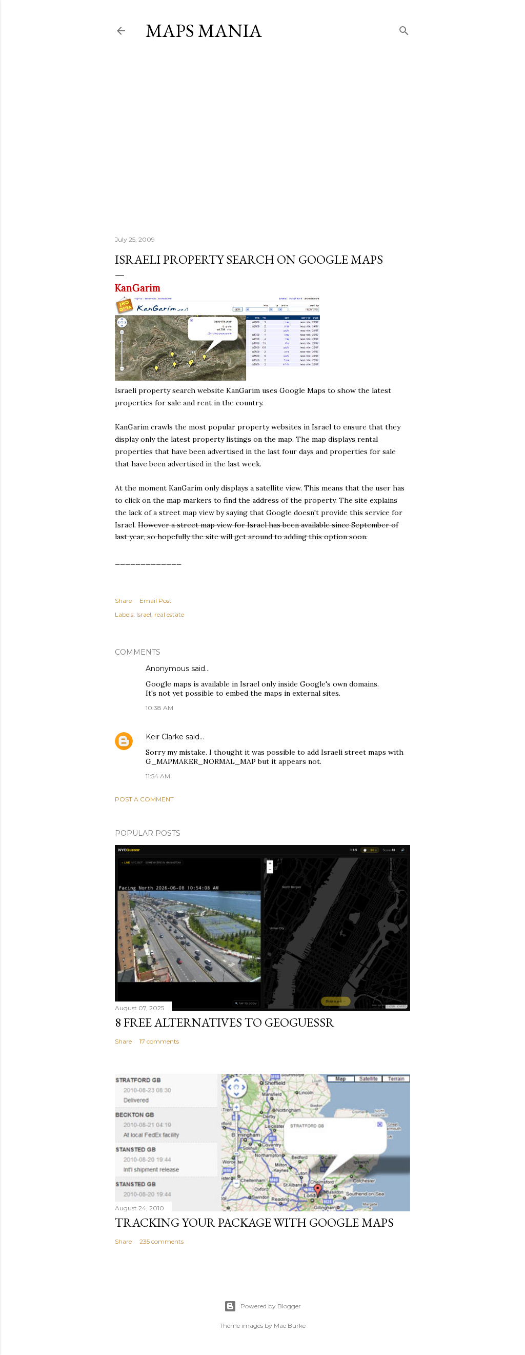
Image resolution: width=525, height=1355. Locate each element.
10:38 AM (159, 708)
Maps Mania (204, 30)
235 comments (161, 1241)
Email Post (155, 600)
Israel (143, 614)
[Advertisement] (262, 138)
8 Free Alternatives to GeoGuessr (224, 1022)
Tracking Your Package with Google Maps (254, 1222)
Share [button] (123, 600)
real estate (169, 614)
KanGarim (137, 288)
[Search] (404, 28)
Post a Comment (144, 799)
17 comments (159, 1041)
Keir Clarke (165, 736)
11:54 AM (158, 776)
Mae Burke (290, 1325)
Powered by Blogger (270, 1306)
